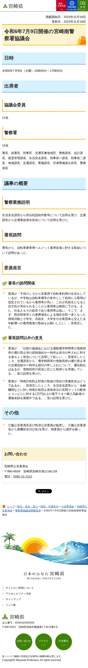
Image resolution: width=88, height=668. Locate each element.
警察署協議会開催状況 (28, 510)
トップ (11, 506)
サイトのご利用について (20, 587)
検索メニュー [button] (82, 8)
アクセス (43, 641)
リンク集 (11, 605)
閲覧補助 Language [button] (72, 8)
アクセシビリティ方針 (18, 593)
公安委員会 (67, 506)
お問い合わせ (24, 641)
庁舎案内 (63, 641)
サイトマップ (13, 599)
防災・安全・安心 (27, 506)
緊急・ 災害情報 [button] (61, 4)
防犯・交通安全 (50, 506)
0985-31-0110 (22, 476)
